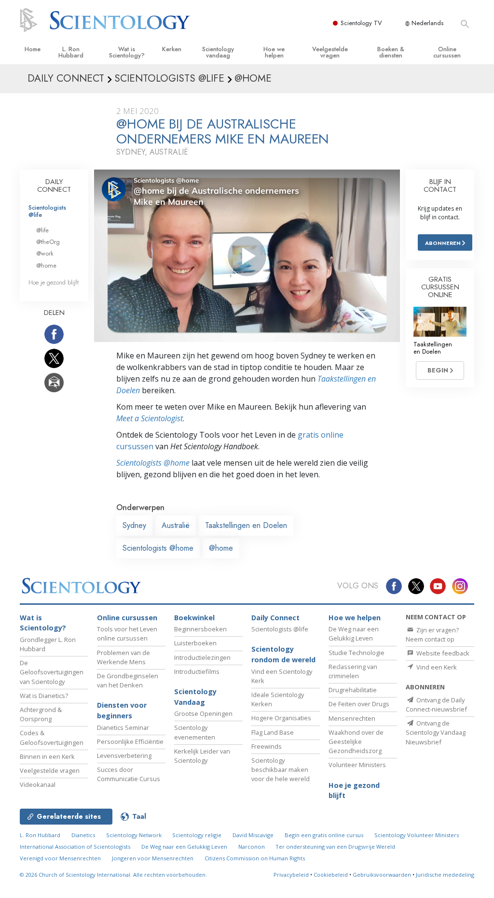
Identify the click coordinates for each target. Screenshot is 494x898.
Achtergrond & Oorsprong (41, 714)
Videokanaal (37, 784)
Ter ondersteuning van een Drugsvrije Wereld (335, 846)
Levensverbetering (124, 755)
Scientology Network (134, 835)
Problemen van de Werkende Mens (123, 657)
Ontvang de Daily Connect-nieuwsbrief (436, 704)
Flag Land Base (272, 732)
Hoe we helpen (274, 52)
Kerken (171, 49)
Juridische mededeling (445, 874)
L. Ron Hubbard (70, 52)
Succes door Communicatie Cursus (128, 774)
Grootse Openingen (203, 713)
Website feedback (442, 653)
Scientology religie (196, 835)
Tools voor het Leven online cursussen (127, 633)
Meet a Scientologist (149, 418)
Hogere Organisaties (281, 717)
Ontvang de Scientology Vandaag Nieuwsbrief (436, 732)
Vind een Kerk (436, 667)
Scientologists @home (158, 548)
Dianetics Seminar (123, 727)
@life (42, 230)
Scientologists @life (47, 211)
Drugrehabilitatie (353, 689)
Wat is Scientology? (127, 52)
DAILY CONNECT (54, 185)
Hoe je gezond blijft (53, 282)
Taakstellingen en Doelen (246, 525)
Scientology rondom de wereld (283, 654)
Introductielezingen (202, 657)
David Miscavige (253, 835)
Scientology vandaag (218, 52)
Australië (176, 525)
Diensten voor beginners (122, 710)
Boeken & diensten (390, 52)
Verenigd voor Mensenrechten (60, 858)
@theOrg (48, 241)
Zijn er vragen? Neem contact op (432, 634)
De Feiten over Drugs (359, 703)
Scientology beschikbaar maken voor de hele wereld (280, 769)
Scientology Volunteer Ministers (416, 835)
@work (45, 253)
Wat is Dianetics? (44, 695)
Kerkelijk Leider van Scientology (202, 756)
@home (221, 548)
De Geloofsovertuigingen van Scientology (51, 671)
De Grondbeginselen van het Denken (127, 680)
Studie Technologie (356, 652)
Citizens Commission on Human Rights (255, 858)
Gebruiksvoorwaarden (382, 874)
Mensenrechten (352, 718)
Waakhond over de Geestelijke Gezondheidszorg (356, 741)
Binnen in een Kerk (47, 756)
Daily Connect (275, 617)
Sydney (134, 525)
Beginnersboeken (200, 629)
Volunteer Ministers (357, 764)
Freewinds (266, 746)
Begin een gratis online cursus (324, 835)
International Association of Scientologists (75, 846)
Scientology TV (361, 23)
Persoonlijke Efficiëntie (130, 741)
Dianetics (83, 835)
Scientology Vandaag (195, 697)
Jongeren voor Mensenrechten (152, 858)
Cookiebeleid (331, 874)
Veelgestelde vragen (330, 52)
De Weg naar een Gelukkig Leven (354, 633)
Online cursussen (447, 52)
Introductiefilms (197, 671)
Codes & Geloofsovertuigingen (51, 737)
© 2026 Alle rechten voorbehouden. (113, 874)
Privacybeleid (291, 874)
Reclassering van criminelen (353, 671)
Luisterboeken (195, 643)
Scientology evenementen (194, 732)
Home (33, 49)
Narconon (251, 846)
